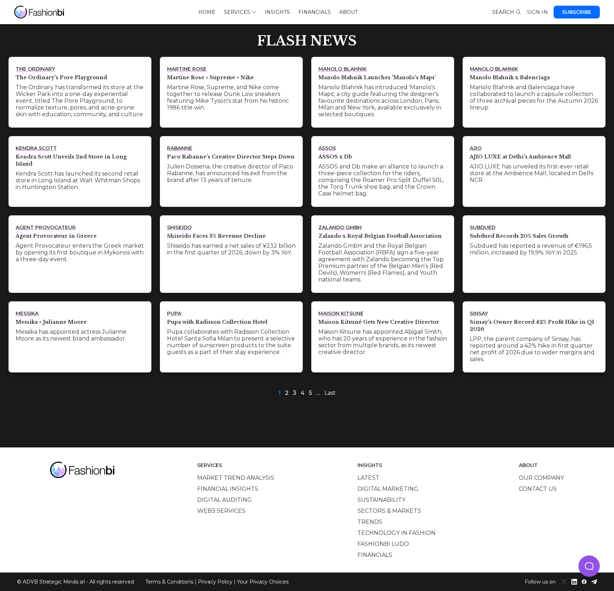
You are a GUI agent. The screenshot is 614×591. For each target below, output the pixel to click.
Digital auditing (224, 499)
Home (206, 12)
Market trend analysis (235, 477)
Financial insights (227, 488)
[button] (589, 566)
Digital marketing (388, 488)
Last (330, 392)
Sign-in (537, 12)
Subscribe (576, 12)
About (348, 12)
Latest (368, 477)
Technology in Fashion (396, 533)
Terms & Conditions (169, 582)
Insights (277, 12)
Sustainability (381, 499)
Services (237, 12)
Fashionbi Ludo (383, 544)
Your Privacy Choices (263, 582)
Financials (314, 12)
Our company (541, 477)
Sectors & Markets (389, 510)
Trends (369, 522)
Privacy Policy (215, 582)
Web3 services (221, 510)
